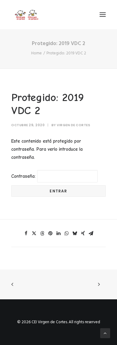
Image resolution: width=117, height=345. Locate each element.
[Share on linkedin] (58, 233)
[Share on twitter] (34, 233)
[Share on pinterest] (50, 233)
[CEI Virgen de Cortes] (26, 14)
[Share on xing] (83, 233)
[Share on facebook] (26, 233)
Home (36, 53)
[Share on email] (91, 233)
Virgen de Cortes (73, 125)
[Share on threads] (42, 233)
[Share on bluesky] (75, 233)
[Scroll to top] (105, 333)
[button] (102, 14)
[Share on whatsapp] (67, 233)
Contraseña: (24, 176)
